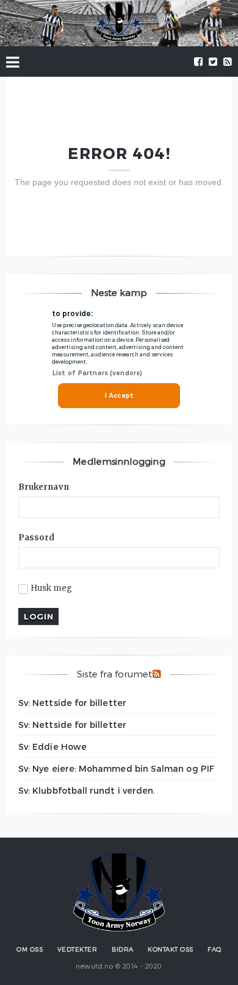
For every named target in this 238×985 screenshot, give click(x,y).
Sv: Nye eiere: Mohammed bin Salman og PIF (116, 768)
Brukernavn (43, 487)
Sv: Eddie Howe (52, 746)
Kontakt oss (170, 949)
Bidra (123, 949)
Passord (36, 537)
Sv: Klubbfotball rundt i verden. (86, 790)
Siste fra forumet (114, 673)
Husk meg (52, 588)
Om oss (29, 949)
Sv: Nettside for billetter (72, 702)
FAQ (214, 949)
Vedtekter (77, 949)
